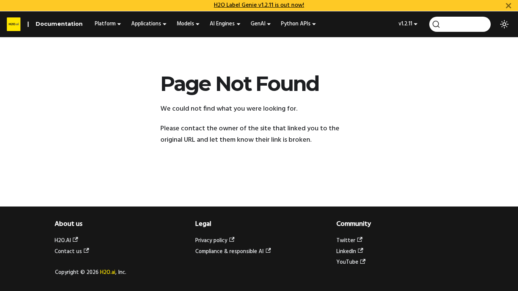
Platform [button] (105, 24)
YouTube (347, 262)
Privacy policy (211, 240)
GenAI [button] (258, 24)
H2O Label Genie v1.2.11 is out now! (259, 5)
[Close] (508, 5)
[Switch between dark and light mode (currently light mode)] (504, 24)
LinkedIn (346, 251)
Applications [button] (146, 24)
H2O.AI (63, 240)
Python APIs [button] (296, 24)
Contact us (68, 251)
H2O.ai (107, 272)
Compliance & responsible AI (229, 251)
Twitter (345, 240)
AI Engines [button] (222, 24)
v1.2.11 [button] (405, 24)
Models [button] (185, 24)
